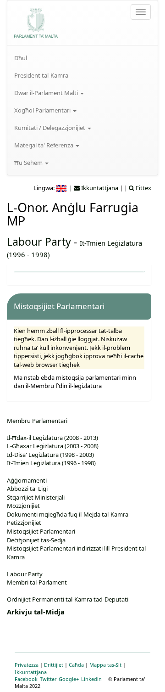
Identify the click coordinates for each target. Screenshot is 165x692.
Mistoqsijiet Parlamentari (41, 531)
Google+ (69, 678)
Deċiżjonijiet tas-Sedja (36, 540)
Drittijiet (53, 664)
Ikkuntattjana (31, 672)
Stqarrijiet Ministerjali (36, 497)
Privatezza (26, 664)
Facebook (26, 678)
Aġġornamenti (27, 480)
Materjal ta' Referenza (44, 145)
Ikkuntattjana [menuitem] (99, 188)
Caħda (76, 664)
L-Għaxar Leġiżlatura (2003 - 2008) (53, 446)
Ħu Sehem (29, 162)
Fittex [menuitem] (142, 188)
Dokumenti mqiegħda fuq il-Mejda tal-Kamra (67, 514)
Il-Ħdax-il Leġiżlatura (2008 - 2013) (52, 437)
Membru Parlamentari (37, 420)
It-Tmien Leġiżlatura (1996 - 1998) (51, 463)
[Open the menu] (141, 12)
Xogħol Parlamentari (43, 110)
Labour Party (39, 241)
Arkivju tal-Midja (36, 611)
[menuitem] (82, 58)
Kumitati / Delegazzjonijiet (50, 128)
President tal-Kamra (41, 75)
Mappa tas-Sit (105, 664)
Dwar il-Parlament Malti (46, 93)
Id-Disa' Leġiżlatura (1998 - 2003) (50, 454)
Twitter (48, 678)
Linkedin (91, 678)
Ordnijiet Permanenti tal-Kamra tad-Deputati (67, 599)
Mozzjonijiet (23, 505)
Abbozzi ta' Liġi (27, 488)
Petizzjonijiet (24, 522)
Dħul (20, 58)
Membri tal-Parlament (37, 582)
